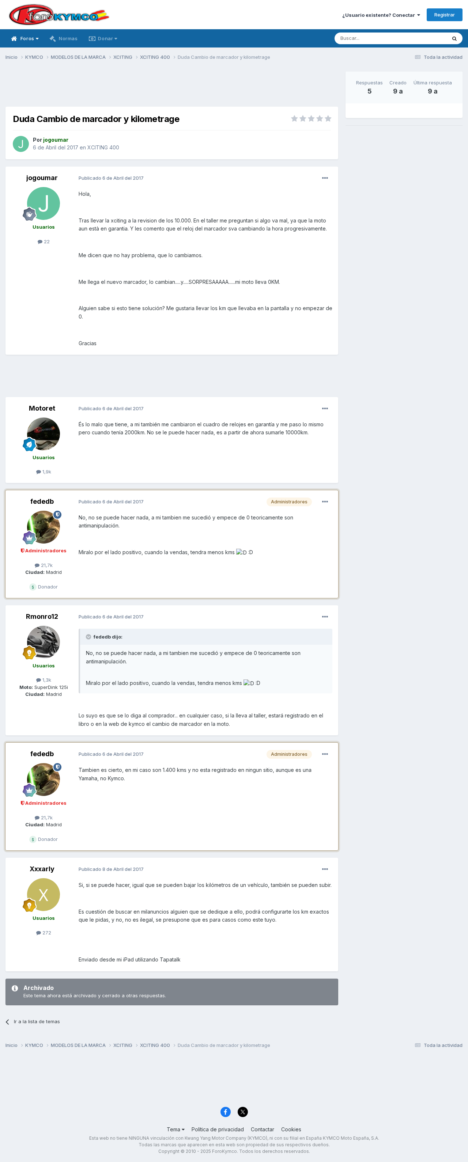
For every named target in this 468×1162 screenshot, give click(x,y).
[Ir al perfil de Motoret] (43, 434)
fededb (42, 501)
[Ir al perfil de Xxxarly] (43, 894)
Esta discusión (421, 38)
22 (46, 241)
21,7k (46, 565)
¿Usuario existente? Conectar (379, 15)
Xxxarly (42, 869)
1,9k (46, 472)
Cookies (291, 1129)
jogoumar (42, 178)
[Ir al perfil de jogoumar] (21, 144)
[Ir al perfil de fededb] (43, 527)
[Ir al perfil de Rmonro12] (43, 642)
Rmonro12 (42, 616)
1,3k (46, 680)
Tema (174, 1129)
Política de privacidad (218, 1129)
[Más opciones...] (325, 178)
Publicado (111, 178)
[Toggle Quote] (89, 637)
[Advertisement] (172, 88)
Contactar (262, 1129)
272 (46, 933)
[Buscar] (454, 38)
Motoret (42, 408)
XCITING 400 (103, 147)
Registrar (444, 15)
